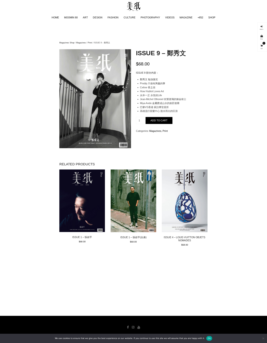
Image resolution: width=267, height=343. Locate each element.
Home (55, 17)
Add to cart (158, 120)
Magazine (186, 17)
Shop (211, 17)
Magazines (81, 43)
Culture (130, 17)
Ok (209, 338)
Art (85, 17)
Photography (150, 17)
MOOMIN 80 (71, 17)
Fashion (113, 17)
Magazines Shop (66, 43)
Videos (170, 17)
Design (97, 17)
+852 (200, 17)
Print (90, 43)
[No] (263, 338)
